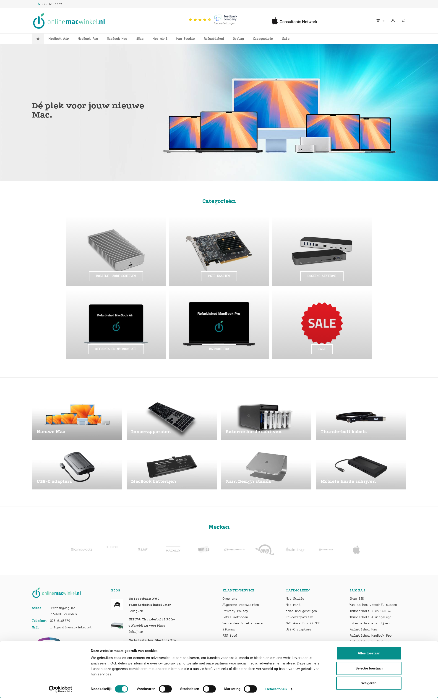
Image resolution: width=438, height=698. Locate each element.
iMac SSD (356, 598)
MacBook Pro (88, 38)
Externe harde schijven (369, 623)
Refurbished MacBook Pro (370, 635)
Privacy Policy (235, 611)
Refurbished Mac (363, 629)
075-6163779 (52, 4)
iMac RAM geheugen (301, 611)
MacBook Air (59, 38)
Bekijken (135, 611)
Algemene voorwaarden (240, 605)
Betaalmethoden (235, 617)
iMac (139, 38)
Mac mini (160, 38)
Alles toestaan (369, 653)
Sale (285, 38)
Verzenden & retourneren (243, 623)
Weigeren (368, 683)
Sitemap (228, 629)
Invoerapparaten (299, 617)
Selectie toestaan (369, 668)
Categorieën (263, 38)
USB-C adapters (298, 629)
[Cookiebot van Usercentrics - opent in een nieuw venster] (61, 689)
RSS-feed (229, 635)
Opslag (238, 38)
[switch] (165, 689)
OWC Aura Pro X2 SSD (303, 623)
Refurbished (214, 38)
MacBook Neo (117, 38)
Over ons (229, 598)
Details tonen (276, 689)
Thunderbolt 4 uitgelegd (370, 617)
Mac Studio (185, 38)
